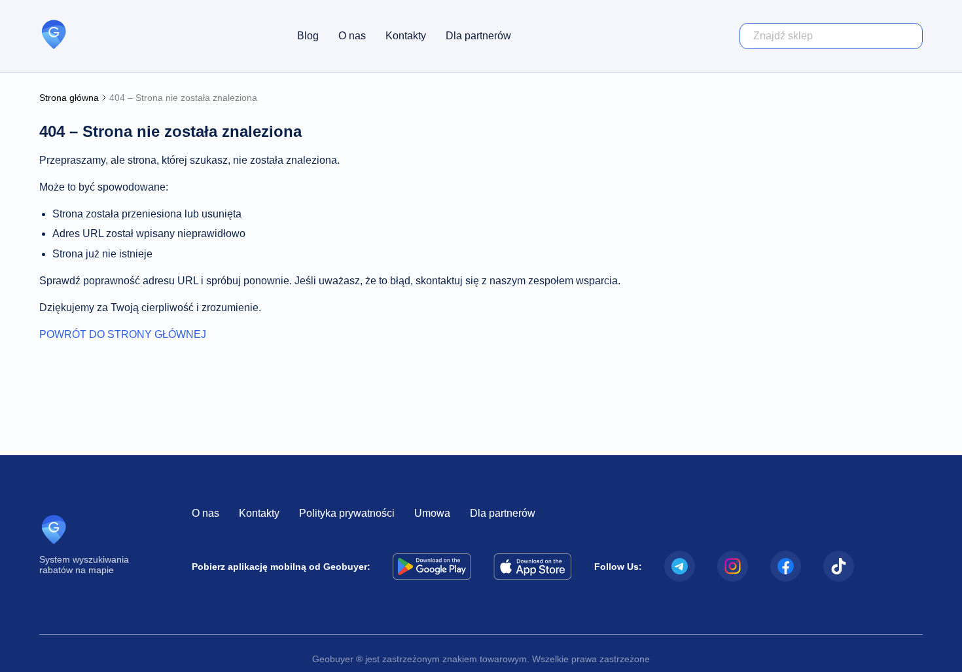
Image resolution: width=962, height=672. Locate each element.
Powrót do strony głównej (122, 334)
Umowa (432, 513)
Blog (308, 35)
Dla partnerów (478, 35)
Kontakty (405, 35)
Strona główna (69, 97)
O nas (352, 35)
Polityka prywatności (347, 513)
